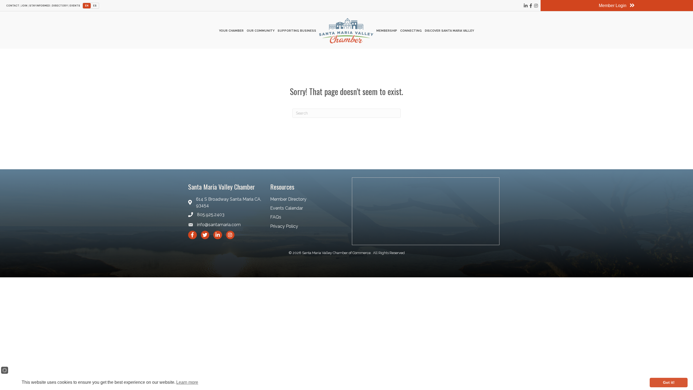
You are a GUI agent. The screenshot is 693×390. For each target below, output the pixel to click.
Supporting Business (296, 30)
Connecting (411, 30)
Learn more (187, 382)
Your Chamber (231, 30)
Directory (60, 6)
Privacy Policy (284, 226)
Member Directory (288, 199)
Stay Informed (39, 6)
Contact (12, 6)
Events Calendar (286, 208)
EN (87, 5)
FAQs (275, 217)
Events (75, 6)
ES (95, 5)
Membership (386, 30)
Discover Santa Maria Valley (449, 30)
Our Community (260, 30)
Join (24, 6)
